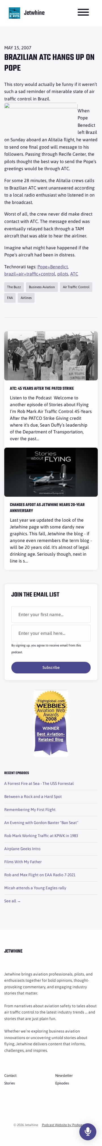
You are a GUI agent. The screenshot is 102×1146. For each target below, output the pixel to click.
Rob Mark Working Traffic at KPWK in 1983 (41, 835)
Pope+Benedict (52, 266)
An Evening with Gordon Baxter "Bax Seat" (41, 822)
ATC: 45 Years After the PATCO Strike (42, 388)
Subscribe (51, 667)
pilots (62, 273)
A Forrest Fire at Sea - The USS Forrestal (39, 783)
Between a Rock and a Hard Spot (33, 796)
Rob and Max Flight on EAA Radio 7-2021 (39, 875)
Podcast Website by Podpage (64, 1125)
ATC (74, 273)
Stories (9, 1083)
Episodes (62, 1083)
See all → (12, 901)
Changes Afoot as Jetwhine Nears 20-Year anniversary (47, 508)
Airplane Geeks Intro (22, 848)
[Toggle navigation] (83, 13)
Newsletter (64, 1075)
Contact (10, 1075)
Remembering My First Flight (30, 809)
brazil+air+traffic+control (29, 273)
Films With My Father (23, 861)
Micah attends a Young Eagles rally (35, 888)
